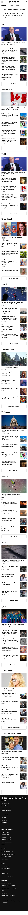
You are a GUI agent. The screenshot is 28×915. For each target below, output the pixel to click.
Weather (17, 5)
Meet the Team (5, 832)
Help (2, 890)
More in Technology (13, 470)
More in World (13, 343)
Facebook (4, 820)
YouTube (3, 817)
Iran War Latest (5, 805)
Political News (5, 803)
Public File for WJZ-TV (7, 851)
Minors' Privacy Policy (7, 876)
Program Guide (5, 834)
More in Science (13, 536)
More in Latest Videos (13, 792)
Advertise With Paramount (8, 885)
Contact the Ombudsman (8, 895)
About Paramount (6, 883)
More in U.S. (13, 83)
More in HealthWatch (13, 278)
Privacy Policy (5, 866)
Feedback (4, 893)
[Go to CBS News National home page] (14, 2)
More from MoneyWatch (13, 148)
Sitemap (3, 844)
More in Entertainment (13, 406)
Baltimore (3, 5)
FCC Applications (6, 856)
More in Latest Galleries (13, 727)
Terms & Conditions (6, 842)
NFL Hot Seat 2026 (6, 808)
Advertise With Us (6, 839)
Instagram (4, 822)
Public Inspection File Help (8, 854)
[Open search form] (26, 1)
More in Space (13, 664)
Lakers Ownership (6, 810)
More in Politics (13, 213)
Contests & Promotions (7, 837)
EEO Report (4, 859)
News (11, 5)
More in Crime (13, 600)
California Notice (5, 868)
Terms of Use (4, 873)
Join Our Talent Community (8, 888)
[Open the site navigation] (5, 1)
